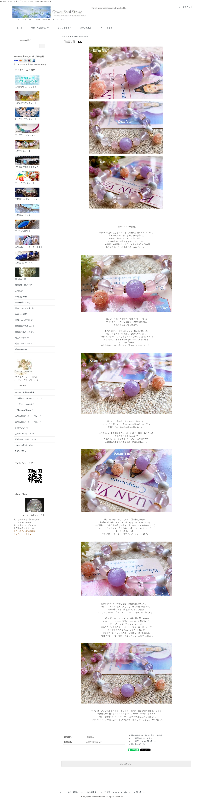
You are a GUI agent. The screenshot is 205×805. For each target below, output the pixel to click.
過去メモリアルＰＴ (24, 343)
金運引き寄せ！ (22, 296)
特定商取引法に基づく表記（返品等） (147, 735)
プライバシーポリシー (122, 792)
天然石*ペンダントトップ (26, 199)
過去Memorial (21, 349)
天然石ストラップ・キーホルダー (29, 247)
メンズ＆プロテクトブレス (26, 167)
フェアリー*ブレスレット (26, 135)
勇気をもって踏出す (24, 320)
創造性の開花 (21, 314)
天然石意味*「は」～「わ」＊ (28, 422)
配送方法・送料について (26, 439)
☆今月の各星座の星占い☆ (26, 392)
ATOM (23, 451)
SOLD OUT (126, 763)
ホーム (19, 28)
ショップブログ (64, 28)
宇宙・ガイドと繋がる (25, 308)
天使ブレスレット (23, 151)
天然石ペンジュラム (24, 263)
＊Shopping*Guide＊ (24, 410)
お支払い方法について (25, 433)
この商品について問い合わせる (144, 741)
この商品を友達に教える (142, 738)
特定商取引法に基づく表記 (98, 792)
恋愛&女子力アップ (23, 285)
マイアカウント (185, 7)
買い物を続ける (138, 744)
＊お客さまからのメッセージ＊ (28, 398)
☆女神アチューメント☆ (26, 87)
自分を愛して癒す (23, 302)
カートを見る (106, 28)
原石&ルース (20, 279)
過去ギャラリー (22, 338)
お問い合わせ (86, 28)
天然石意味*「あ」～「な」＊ (28, 416)
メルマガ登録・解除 (24, 445)
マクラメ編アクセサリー (26, 231)
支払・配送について (40, 28)
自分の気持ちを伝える (25, 326)
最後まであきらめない (25, 332)
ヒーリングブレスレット (26, 119)
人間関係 (19, 291)
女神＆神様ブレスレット (79, 36)
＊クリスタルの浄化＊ (25, 404)
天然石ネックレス (23, 215)
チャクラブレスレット (25, 183)
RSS (17, 451)
